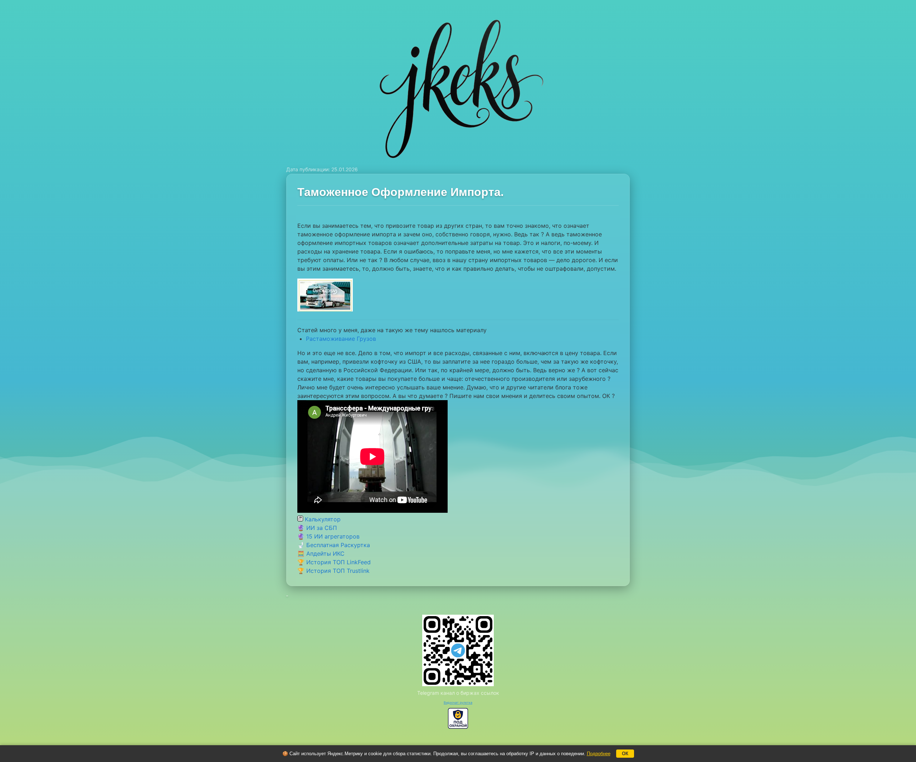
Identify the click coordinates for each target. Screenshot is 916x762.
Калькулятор (322, 519)
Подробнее (598, 753)
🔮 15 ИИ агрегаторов (328, 536)
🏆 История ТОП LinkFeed (334, 562)
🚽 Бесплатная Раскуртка (333, 545)
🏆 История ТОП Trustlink (333, 570)
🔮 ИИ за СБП (317, 527)
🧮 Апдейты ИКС (321, 553)
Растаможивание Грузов (341, 338)
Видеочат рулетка (458, 702)
